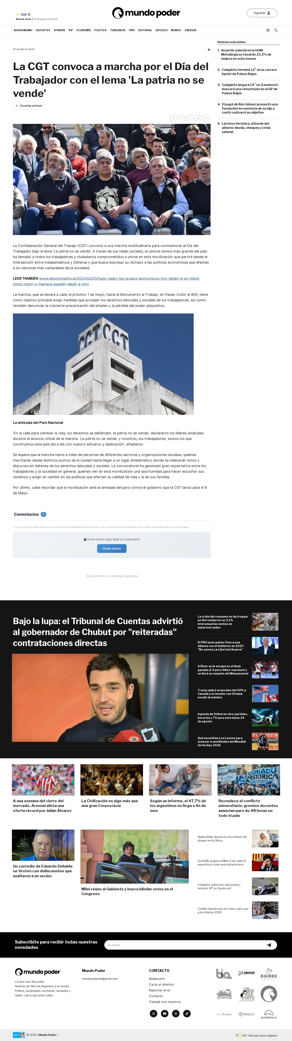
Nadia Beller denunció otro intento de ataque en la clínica (222, 838)
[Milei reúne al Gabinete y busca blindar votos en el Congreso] (134, 857)
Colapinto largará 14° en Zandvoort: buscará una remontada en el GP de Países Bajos (250, 89)
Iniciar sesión (112, 548)
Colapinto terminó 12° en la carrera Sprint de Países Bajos (249, 72)
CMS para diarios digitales (262, 1035)
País (132, 30)
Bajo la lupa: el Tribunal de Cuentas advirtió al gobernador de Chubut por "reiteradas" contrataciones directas (98, 632)
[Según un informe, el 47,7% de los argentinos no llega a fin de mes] (180, 779)
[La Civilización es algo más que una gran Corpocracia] (111, 779)
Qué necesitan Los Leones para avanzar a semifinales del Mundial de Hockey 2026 (222, 741)
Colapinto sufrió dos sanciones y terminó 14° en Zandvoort (219, 886)
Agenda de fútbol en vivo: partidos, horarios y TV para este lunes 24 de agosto (223, 717)
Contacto (156, 996)
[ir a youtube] (164, 1013)
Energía (190, 30)
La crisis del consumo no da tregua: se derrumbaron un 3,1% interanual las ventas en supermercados (223, 622)
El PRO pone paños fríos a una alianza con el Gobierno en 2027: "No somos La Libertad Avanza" (221, 646)
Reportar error (160, 990)
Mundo (176, 30)
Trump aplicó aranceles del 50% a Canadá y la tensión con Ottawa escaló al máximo (222, 693)
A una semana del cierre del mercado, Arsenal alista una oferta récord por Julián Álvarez (42, 806)
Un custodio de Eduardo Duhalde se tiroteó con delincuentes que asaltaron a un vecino (43, 871)
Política (100, 30)
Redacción (157, 979)
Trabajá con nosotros (165, 1002)
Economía (83, 30)
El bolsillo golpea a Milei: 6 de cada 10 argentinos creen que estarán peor (222, 862)
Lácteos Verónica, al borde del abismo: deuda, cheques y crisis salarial (246, 128)
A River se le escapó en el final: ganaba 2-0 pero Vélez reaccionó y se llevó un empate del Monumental (223, 669)
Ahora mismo (23, 30)
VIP (71, 30)
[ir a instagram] (176, 1013)
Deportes (43, 30)
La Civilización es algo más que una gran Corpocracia (109, 803)
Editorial (145, 30)
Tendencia (117, 30)
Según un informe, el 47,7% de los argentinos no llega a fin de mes (178, 806)
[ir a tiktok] (187, 1013)
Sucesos (161, 30)
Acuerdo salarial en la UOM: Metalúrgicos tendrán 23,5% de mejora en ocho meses (246, 54)
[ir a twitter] (153, 1013)
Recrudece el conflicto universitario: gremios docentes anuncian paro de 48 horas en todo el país (248, 808)
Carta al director (161, 984)
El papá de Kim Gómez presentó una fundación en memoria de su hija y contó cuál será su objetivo (250, 108)
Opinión (59, 30)
